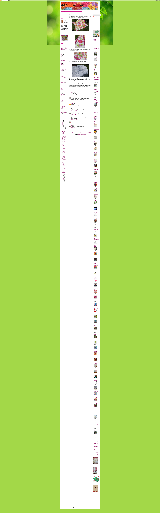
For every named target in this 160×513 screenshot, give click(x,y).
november (64, 128)
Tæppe (62, 107)
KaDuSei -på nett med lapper (96, 246)
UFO (61, 108)
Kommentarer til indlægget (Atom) (82, 134)
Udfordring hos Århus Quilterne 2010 (64, 148)
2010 (62, 126)
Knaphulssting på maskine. (64, 136)
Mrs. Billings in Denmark (96, 334)
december (64, 127)
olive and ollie (95, 340)
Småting (62, 89)
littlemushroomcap (96, 79)
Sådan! (63, 166)
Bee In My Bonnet (96, 63)
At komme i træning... (63, 161)
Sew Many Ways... (96, 308)
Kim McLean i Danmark (95, 397)
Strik (61, 93)
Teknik (62, 100)
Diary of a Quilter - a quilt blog (96, 48)
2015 (62, 121)
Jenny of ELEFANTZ (95, 57)
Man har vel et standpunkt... (64, 145)
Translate (96, 16)
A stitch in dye (96, 443)
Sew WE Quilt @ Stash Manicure (96, 200)
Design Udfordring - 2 (64, 134)
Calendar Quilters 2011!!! (63, 165)
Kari (71, 125)
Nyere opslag (71, 132)
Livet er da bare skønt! (63, 69)
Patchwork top (62, 82)
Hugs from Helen (96, 110)
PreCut (62, 83)
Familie (62, 54)
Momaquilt (62, 76)
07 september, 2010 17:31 (74, 127)
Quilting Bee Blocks (96, 454)
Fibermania (95, 380)
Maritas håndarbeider (95, 325)
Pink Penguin (95, 152)
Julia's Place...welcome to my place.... (96, 239)
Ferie (61, 55)
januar (63, 181)
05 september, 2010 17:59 (74, 114)
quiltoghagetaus (96, 351)
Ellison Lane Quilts (96, 424)
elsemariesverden (96, 300)
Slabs (61, 88)
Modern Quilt (62, 75)
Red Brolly (95, 449)
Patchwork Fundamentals (95, 206)
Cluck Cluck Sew (96, 180)
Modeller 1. (63, 171)
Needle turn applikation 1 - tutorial (64, 159)
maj (63, 177)
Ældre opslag (89, 132)
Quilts (73, 88)
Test (61, 101)
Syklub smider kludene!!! (64, 143)
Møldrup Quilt (95, 218)
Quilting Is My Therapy (95, 96)
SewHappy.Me (95, 81)
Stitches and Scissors (95, 409)
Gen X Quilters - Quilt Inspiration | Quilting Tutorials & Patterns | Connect (96, 230)
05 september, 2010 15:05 (74, 95)
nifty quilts (95, 182)
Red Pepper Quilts (96, 158)
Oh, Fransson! (95, 331)
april (63, 178)
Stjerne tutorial (64, 137)
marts (63, 179)
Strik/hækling (62, 94)
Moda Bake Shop (96, 446)
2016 (62, 120)
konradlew (81, 507)
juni (63, 176)
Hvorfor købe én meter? (64, 141)
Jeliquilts (95, 414)
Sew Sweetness (96, 46)
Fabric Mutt (95, 123)
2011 (62, 125)
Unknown (72, 103)
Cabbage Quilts (96, 265)
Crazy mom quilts (96, 194)
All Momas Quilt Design (64, 44)
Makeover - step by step (64, 154)
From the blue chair (96, 257)
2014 (62, 122)
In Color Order (96, 71)
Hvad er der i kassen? (63, 152)
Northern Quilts (96, 102)
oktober (64, 129)
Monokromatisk (63, 77)
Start (80, 132)
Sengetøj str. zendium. (63, 156)
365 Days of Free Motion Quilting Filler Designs (96, 100)
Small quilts (95, 363)
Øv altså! (63, 157)
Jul (61, 63)
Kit (61, 65)
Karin (72, 112)
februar (63, 180)
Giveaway (62, 56)
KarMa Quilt (62, 64)
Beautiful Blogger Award (63, 151)
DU (61, 50)
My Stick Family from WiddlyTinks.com (80, 505)
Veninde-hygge (63, 114)
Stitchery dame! (63, 140)
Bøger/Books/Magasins (64, 48)
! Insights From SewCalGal (96, 357)
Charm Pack (62, 49)
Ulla (71, 92)
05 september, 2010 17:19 (74, 110)
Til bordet (62, 102)
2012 (62, 124)
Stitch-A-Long (95, 212)
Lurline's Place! (96, 403)
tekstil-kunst (95, 374)
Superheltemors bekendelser (96, 436)
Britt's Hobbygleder (96, 391)
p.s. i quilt (95, 263)
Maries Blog (95, 141)
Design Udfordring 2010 (63, 168)
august (63, 174)
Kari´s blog (95, 319)
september (64, 130)
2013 (62, 123)
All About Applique (96, 91)
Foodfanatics (95, 89)
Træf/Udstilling (76, 88)
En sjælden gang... (63, 132)
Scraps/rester (62, 87)
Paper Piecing (62, 81)
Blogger (87, 507)
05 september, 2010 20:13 (74, 119)
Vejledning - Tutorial (63, 112)
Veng (61, 113)
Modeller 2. (63, 170)
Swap (61, 95)
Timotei (95, 115)
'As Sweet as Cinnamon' (95, 188)
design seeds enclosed (95, 121)
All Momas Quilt (72, 5)
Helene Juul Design (96, 129)
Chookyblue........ (96, 51)
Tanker (62, 96)
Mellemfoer (62, 71)
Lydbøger (62, 70)
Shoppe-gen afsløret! (63, 172)
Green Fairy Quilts (96, 77)
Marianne (72, 96)
